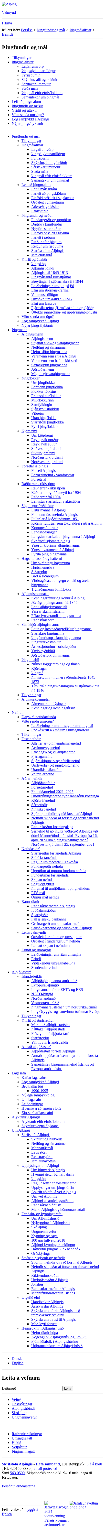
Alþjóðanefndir (43, 783)
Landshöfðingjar (44, 532)
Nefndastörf (30, 849)
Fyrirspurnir (30, 75)
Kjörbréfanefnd (43, 800)
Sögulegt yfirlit (42, 884)
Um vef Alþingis (44, 1196)
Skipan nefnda (42, 879)
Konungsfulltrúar (44, 528)
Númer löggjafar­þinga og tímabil (56, 664)
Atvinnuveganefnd (45, 748)
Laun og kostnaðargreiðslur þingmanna (61, 629)
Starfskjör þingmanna (47, 633)
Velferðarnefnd (42, 774)
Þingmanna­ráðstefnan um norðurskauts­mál (64, 1007)
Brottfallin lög (32, 1086)
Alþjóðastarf (21, 972)
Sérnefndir (39, 805)
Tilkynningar (22, 57)
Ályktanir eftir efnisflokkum (42, 1121)
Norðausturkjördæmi (47, 457)
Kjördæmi (29, 431)
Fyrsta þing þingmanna (49, 554)
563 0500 (17, 1473)
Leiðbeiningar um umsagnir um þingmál (62, 726)
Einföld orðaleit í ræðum (50, 233)
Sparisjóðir (39, 915)
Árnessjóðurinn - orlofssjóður (53, 646)
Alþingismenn (32, 334)
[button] (7, 23)
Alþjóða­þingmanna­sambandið (54, 981)
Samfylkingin (41, 404)
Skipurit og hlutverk (46, 1139)
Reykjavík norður (44, 440)
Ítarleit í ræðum (43, 237)
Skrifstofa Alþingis (35, 1135)
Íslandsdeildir (31, 976)
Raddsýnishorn (42, 620)
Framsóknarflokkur (46, 396)
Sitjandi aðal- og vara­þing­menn (55, 343)
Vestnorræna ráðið (45, 1003)
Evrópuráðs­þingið (45, 985)
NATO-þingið (42, 994)
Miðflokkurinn (42, 400)
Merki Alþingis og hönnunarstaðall (58, 1209)
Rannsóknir (30, 901)
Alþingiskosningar (35, 699)
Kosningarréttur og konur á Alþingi (58, 598)
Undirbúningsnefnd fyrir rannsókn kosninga (65, 796)
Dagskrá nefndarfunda (38, 717)
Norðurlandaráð (43, 998)
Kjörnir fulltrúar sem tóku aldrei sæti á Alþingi (66, 523)
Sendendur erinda (44, 967)
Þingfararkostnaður (46, 642)
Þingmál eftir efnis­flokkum (42, 93)
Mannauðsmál (42, 1148)
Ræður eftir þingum (46, 242)
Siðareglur (39, 572)
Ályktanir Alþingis (26, 1117)
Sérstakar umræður (36, 84)
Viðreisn (37, 413)
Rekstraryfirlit (41, 1157)
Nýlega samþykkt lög (37, 1095)
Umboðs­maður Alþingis (49, 1280)
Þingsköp (38, 264)
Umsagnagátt (22, 1438)
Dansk (17, 1358)
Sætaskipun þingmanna (49, 365)
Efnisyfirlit (39, 211)
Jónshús (37, 1284)
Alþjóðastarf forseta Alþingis (53, 1051)
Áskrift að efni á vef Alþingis (53, 1192)
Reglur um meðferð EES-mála (54, 862)
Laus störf (39, 1152)
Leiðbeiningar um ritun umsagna (56, 954)
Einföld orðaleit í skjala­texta (52, 198)
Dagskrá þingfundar (46, 224)
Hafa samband (48, 1464)
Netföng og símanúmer (49, 347)
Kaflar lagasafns (33, 1077)
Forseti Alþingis (43, 470)
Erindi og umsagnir (36, 950)
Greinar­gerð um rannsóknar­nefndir (58, 923)
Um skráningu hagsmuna (50, 563)
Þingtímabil (30, 660)
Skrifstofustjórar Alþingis (50, 541)
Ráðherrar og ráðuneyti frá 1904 (56, 492)
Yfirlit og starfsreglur (37, 1020)
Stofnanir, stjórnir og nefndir (43, 1258)
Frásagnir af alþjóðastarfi (50, 1033)
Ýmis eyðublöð (43, 651)
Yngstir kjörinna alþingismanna (55, 545)
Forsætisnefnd (42, 787)
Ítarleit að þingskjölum (48, 193)
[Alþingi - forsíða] (10, 4)
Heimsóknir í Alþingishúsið (42, 1328)
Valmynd (9, 12)
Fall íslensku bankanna (48, 919)
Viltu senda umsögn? (28, 115)
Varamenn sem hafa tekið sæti (54, 360)
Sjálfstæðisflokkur (45, 409)
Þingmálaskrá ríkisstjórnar (51, 277)
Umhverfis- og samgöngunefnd (55, 765)
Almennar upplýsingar (48, 704)
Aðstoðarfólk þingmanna (50, 655)
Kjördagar (39, 668)
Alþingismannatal (35, 594)
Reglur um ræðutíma (47, 246)
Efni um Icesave (43, 303)
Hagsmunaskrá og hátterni (41, 558)
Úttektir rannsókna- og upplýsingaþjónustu (64, 312)
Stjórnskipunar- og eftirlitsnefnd (55, 761)
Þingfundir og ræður (27, 106)
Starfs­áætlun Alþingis (47, 251)
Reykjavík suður (44, 444)
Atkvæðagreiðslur (45, 207)
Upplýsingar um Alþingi (40, 1165)
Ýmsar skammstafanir (48, 611)
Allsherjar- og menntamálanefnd (56, 743)
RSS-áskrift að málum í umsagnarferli (60, 730)
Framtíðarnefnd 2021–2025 (52, 792)
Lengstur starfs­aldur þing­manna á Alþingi (63, 536)
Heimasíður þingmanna (49, 352)
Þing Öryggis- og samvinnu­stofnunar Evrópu (66, 1011)
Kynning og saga (44, 1236)
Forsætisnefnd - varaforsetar (52, 475)
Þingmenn (19, 330)
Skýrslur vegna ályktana (40, 1126)
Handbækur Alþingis (47, 1302)
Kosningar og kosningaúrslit (53, 708)
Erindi (7, 34)
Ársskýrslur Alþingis (47, 1306)
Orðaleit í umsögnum (47, 202)
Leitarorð (9, 1388)
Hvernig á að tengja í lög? (41, 1108)
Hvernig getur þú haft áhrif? (52, 1174)
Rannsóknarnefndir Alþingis (53, 906)
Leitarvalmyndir (33, 932)
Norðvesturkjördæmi (47, 462)
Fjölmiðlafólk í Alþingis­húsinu (54, 1341)
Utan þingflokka (43, 418)
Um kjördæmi (42, 435)
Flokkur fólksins (43, 391)
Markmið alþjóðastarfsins (50, 1025)
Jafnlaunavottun (43, 1161)
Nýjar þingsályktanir (27, 123)
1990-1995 (39, 1091)
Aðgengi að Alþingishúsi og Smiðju (58, 1337)
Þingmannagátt (23, 1451)
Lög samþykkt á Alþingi (30, 119)
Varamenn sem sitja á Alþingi (53, 356)
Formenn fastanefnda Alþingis (54, 514)
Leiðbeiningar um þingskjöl (52, 286)
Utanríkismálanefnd (46, 770)
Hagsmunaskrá (42, 567)
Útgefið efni (30, 1297)
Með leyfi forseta (44, 1324)
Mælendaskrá (41, 255)
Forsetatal (38, 479)
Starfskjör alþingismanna (40, 624)
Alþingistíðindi (42, 268)
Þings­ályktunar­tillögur (38, 71)
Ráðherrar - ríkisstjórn (38, 484)
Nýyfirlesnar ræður (46, 229)
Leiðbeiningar (32, 1104)
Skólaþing (39, 1227)
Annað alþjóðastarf (36, 1047)
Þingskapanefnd (43, 809)
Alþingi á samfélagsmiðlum (52, 1201)
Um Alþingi (21, 1130)
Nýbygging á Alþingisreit (50, 1223)
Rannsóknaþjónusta (46, 1205)
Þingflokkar (30, 378)
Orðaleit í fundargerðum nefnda (55, 941)
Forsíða (26, 30)
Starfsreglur (40, 1038)
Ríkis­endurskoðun (45, 1275)
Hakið (16, 1442)
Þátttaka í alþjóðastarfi (48, 1029)
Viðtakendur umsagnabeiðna (53, 963)
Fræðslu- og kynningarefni (42, 1214)
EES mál (38, 893)
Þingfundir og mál (51, 30)
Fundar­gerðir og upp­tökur (51, 220)
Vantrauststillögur (44, 294)
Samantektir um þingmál (40, 97)
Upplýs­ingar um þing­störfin (52, 1187)
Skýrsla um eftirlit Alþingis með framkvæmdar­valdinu (55, 1313)
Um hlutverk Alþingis (48, 1170)
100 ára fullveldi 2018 (48, 1240)
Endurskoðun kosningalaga (52, 827)
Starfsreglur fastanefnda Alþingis (56, 853)
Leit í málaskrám (44, 189)
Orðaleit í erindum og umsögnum (56, 937)
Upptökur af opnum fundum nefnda (58, 871)
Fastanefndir (31, 739)
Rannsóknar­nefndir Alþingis (53, 1289)
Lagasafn (19, 1073)
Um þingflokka (43, 382)
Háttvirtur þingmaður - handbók (55, 1249)
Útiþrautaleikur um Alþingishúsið (57, 1346)
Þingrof (37, 673)
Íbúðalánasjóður (43, 910)
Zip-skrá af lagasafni (37, 1113)
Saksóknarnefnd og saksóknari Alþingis (61, 928)
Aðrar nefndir (31, 778)
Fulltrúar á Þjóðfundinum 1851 (55, 519)
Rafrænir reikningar (27, 1434)
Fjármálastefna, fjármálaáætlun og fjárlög (62, 308)
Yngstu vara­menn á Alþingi (52, 550)
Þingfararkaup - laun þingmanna (56, 638)
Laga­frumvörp (32, 66)
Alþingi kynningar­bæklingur (53, 1245)
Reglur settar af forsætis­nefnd (53, 1183)
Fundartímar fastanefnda (50, 875)
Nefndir (18, 712)
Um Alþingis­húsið (45, 1218)
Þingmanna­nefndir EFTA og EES (57, 989)
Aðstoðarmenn (42, 369)
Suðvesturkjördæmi (46, 448)
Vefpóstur (19, 1447)
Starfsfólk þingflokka (47, 422)
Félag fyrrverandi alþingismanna (56, 616)
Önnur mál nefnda (45, 897)
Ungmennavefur (43, 1231)
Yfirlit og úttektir (25, 110)
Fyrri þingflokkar (44, 426)
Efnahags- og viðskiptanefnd (53, 752)
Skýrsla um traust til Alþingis (53, 1319)
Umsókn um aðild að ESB (51, 299)
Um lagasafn (31, 1099)
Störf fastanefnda (44, 858)
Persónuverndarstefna (18, 1486)
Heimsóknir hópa (44, 1333)
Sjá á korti (94, 1464)
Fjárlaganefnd (41, 756)
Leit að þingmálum (26, 101)
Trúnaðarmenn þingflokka (51, 589)
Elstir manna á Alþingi (48, 510)
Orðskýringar (41, 1253)
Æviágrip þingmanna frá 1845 (54, 602)
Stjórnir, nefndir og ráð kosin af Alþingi (61, 814)
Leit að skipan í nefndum (50, 945)
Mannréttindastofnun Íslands (53, 1293)
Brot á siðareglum (45, 576)
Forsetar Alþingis (34, 466)
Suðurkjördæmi (43, 453)
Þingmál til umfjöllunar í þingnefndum (60, 888)
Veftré (16, 1399)
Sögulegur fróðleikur (37, 506)
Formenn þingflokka (47, 387)
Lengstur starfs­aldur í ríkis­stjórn (55, 501)
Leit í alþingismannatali (49, 607)
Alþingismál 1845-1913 (49, 273)
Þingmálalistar (80, 30)
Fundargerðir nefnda (47, 866)
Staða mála (29, 88)
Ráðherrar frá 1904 (46, 497)
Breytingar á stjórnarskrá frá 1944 (57, 281)
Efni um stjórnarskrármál (50, 290)
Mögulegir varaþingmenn (50, 374)
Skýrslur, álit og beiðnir (39, 79)
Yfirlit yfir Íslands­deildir (49, 1042)
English (17, 1363)
